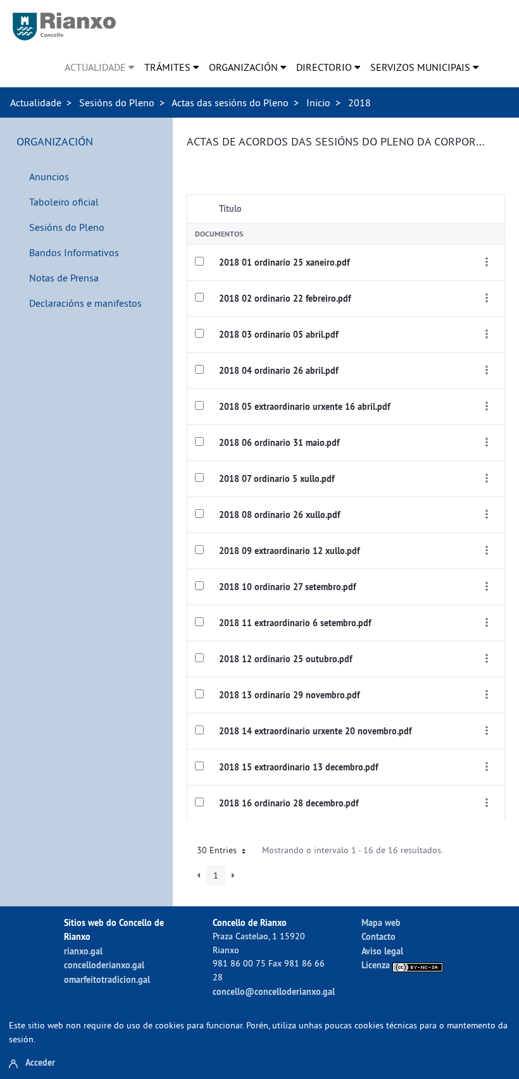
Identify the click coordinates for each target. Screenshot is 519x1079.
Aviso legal (382, 951)
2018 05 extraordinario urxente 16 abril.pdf (304, 406)
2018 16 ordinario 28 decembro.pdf (288, 803)
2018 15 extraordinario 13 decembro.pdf (298, 767)
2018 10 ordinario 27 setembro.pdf (287, 587)
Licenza (376, 965)
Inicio (318, 102)
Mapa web (381, 922)
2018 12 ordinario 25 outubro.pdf (285, 659)
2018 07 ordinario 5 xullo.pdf (276, 478)
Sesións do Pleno (116, 102)
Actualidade (35, 102)
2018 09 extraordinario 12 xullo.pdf (289, 551)
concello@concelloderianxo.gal (274, 991)
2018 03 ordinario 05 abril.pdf (278, 334)
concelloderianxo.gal (104, 965)
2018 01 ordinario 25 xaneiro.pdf (284, 262)
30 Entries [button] (218, 850)
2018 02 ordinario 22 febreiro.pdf (285, 298)
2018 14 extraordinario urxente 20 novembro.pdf (315, 731)
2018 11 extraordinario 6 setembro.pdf (295, 623)
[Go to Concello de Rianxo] (64, 26)
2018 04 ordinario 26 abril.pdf (278, 370)
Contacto (378, 936)
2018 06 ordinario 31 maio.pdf (279, 442)
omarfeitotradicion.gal (107, 979)
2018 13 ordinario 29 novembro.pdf (289, 695)
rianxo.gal (83, 951)
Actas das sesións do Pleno (230, 102)
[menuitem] (99, 67)
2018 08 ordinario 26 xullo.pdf (279, 515)
